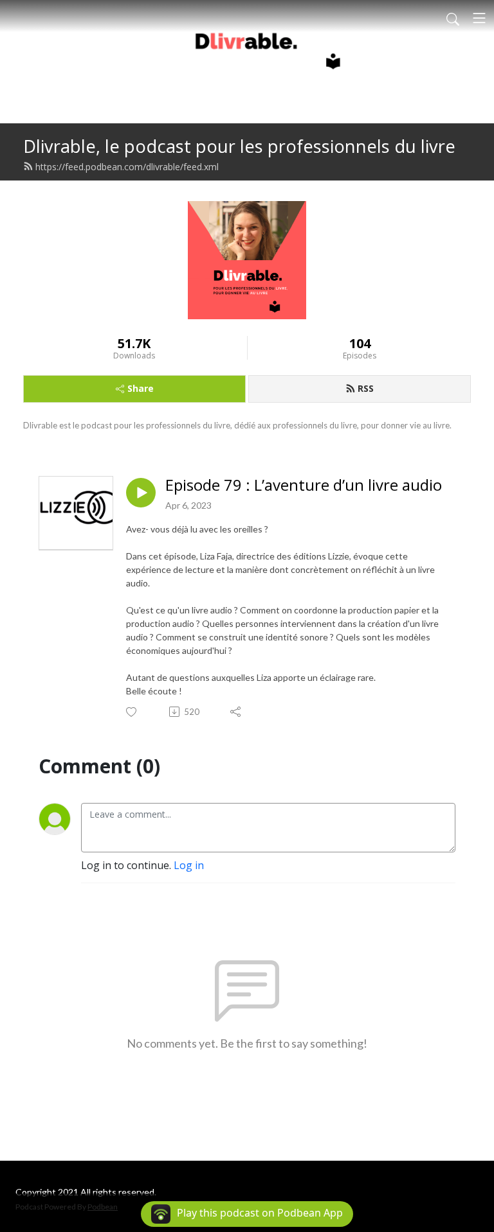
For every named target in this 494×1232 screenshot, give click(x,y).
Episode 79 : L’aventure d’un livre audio (303, 485)
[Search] (452, 18)
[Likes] (132, 712)
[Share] (236, 711)
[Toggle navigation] (479, 18)
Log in (189, 865)
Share (140, 388)
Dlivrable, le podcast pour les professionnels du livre (239, 146)
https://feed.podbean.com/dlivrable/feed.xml (127, 167)
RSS (366, 388)
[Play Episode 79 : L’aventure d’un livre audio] (141, 492)
